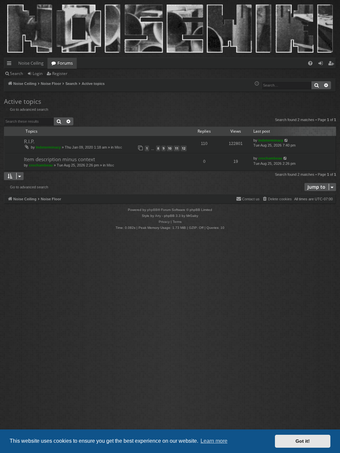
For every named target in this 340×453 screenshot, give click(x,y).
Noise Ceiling (30, 63)
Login (37, 73)
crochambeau (41, 165)
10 (169, 148)
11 (176, 148)
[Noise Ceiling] (8, 1)
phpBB (152, 210)
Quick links (10, 64)
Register (59, 73)
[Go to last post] (286, 140)
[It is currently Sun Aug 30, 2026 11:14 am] (257, 84)
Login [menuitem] (322, 64)
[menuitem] (310, 63)
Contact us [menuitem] (251, 199)
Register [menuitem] (332, 64)
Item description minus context (59, 159)
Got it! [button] (303, 441)
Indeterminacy (48, 147)
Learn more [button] (214, 441)
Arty (158, 216)
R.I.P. (29, 141)
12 (183, 148)
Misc (118, 147)
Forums (65, 63)
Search (16, 73)
